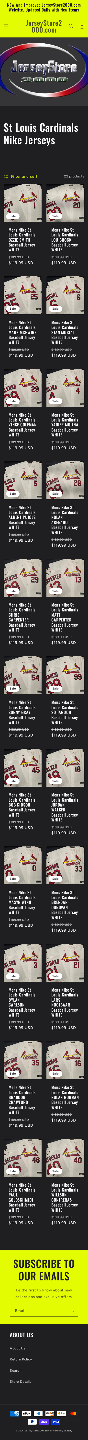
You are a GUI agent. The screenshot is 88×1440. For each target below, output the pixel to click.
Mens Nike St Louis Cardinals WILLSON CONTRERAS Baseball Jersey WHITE (64, 1197)
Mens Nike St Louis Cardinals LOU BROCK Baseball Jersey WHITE (64, 239)
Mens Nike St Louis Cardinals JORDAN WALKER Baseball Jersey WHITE (64, 807)
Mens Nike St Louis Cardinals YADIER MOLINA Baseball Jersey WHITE (64, 424)
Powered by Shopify (61, 1430)
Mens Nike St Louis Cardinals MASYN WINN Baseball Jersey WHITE (22, 902)
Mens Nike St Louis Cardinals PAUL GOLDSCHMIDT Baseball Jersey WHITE (22, 1197)
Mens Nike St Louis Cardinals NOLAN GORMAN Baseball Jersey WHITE (65, 1097)
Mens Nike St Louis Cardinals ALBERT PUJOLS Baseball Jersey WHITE (22, 517)
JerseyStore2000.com (37, 1430)
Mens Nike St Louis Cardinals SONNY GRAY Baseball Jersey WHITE (22, 712)
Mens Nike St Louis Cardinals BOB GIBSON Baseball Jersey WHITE (22, 804)
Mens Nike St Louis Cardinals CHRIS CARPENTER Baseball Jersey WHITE (22, 617)
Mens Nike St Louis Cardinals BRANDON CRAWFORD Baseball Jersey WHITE (22, 1100)
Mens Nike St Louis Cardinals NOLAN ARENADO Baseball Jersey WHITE (64, 520)
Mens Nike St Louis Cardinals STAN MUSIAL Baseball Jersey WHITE (64, 332)
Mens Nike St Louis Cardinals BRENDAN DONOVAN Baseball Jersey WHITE (64, 905)
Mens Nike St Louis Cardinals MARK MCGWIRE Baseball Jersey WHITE (22, 332)
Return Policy (21, 1359)
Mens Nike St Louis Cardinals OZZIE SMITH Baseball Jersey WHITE (22, 239)
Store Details (21, 1382)
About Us (17, 1348)
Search (16, 1371)
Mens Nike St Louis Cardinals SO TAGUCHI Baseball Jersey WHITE (64, 712)
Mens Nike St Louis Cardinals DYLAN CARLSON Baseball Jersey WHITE (22, 1002)
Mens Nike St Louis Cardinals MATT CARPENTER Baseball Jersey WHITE (64, 617)
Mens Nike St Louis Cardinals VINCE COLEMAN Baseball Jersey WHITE (23, 424)
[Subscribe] (72, 1311)
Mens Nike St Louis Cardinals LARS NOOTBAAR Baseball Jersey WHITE (64, 1002)
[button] (6, 26)
